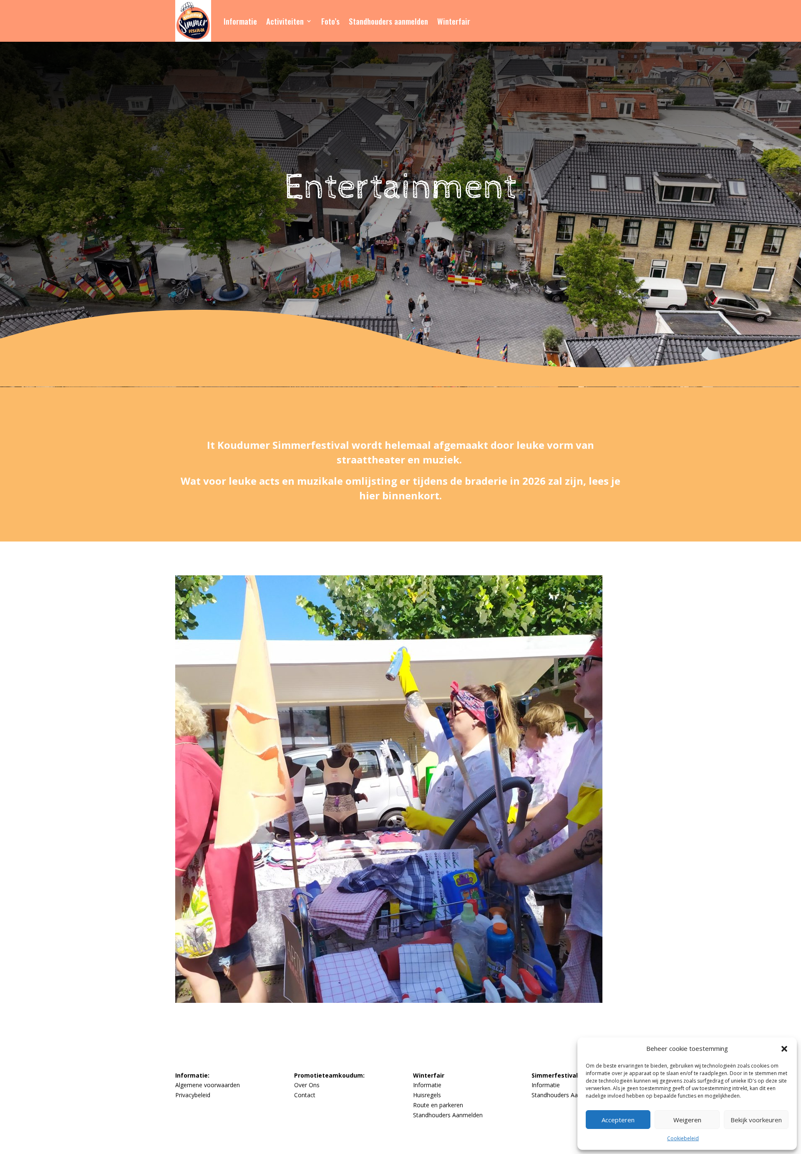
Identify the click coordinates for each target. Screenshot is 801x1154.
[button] (784, 1049)
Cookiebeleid (683, 1138)
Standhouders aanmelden (388, 21)
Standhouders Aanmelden (448, 1115)
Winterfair (453, 21)
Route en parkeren (438, 1105)
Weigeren (687, 1120)
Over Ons (307, 1085)
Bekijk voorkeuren (756, 1120)
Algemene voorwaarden (207, 1085)
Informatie (240, 21)
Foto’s (330, 21)
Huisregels (427, 1095)
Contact (304, 1095)
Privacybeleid (192, 1095)
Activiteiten (285, 21)
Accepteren (618, 1120)
